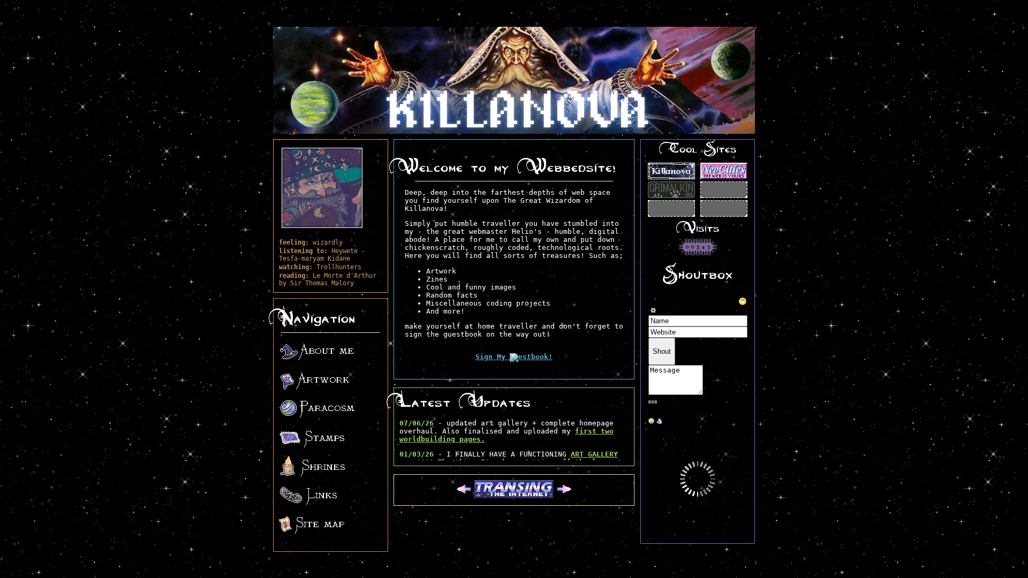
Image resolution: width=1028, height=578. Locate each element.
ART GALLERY (594, 454)
